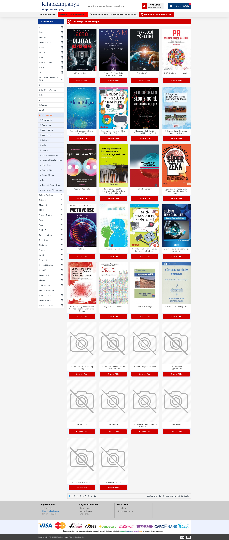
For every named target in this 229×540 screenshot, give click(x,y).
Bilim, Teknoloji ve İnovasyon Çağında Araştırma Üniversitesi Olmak (81, 309)
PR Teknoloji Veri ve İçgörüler (176, 73)
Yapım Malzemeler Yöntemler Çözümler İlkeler (145, 425)
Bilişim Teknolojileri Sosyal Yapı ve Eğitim (176, 250)
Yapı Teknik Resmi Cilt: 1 (113, 482)
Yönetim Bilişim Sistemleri (145, 367)
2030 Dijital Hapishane (82, 73)
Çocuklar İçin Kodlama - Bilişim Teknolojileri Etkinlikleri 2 (113, 132)
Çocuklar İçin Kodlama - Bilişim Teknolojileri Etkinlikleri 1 (144, 250)
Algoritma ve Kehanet (113, 307)
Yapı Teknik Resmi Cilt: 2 (82, 482)
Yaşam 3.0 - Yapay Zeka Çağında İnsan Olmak (113, 74)
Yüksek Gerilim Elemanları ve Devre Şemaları (113, 368)
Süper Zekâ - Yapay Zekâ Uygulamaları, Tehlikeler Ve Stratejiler (176, 191)
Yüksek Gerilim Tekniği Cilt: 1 (176, 307)
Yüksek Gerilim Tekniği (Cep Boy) (81, 368)
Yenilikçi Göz (82, 424)
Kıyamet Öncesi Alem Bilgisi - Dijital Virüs (82, 132)
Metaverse (81, 249)
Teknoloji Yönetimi (144, 73)
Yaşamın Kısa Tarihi (82, 189)
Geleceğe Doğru (113, 249)
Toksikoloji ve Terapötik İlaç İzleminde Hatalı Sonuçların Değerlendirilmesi (113, 191)
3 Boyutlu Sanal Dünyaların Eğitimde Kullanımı (176, 132)
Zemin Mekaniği (145, 307)
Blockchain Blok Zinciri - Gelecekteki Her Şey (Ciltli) (145, 132)
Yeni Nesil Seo (113, 424)
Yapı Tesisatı (176, 424)
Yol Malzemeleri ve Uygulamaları (176, 368)
